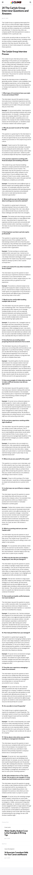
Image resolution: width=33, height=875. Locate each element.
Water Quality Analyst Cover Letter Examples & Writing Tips (16, 833)
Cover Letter (7, 827)
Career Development (9, 849)
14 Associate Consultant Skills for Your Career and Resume (16, 853)
